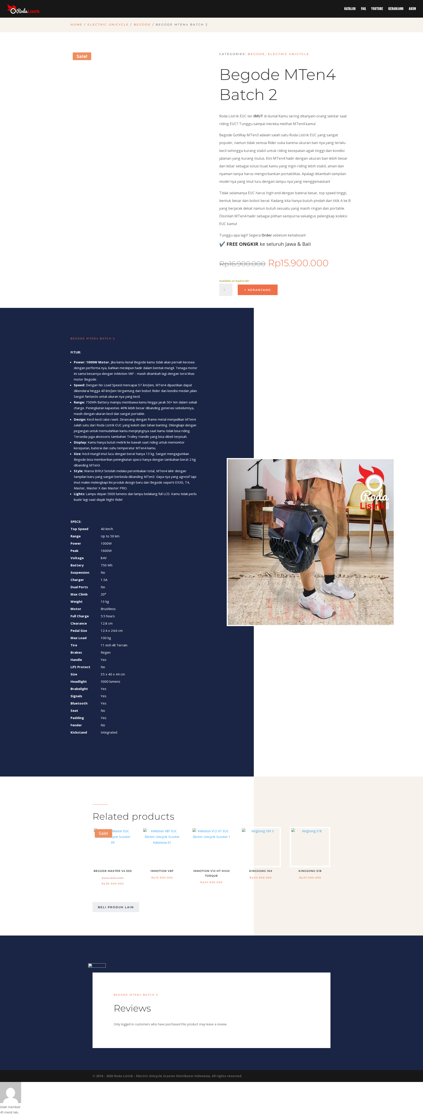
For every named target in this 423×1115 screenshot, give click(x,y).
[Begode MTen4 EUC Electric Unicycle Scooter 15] (311, 624)
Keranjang (396, 9)
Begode (142, 24)
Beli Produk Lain (116, 907)
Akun (412, 9)
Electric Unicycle (108, 24)
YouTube (377, 9)
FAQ (363, 9)
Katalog (350, 9)
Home (76, 24)
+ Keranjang (257, 290)
